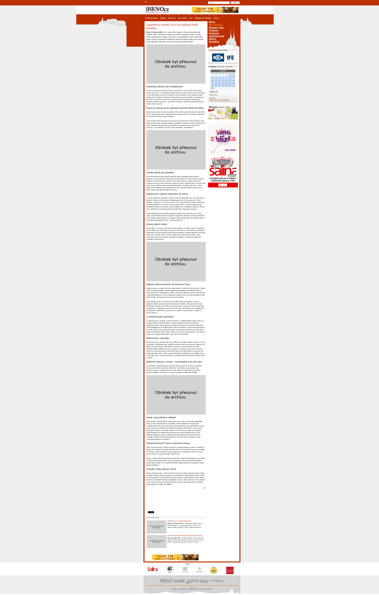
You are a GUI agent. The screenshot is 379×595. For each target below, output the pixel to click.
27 (223, 85)
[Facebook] (146, 2)
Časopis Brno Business (178, 585)
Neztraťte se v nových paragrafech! (179, 521)
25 (216, 85)
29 (230, 85)
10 (212, 80)
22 (230, 83)
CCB (151, 585)
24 (212, 85)
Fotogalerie (189, 585)
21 (226, 83)
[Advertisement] (176, 503)
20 (223, 83)
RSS (147, 585)
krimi (203, 585)
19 (219, 83)
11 (215, 80)
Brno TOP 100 (197, 585)
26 (219, 85)
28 (226, 85)
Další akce (213, 98)
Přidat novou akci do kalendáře (219, 100)
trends (207, 585)
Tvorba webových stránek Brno (162, 585)
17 (212, 83)
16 (233, 80)
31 (212, 88)
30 (233, 85)
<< (219, 71)
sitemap (212, 585)
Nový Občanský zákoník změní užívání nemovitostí (184, 535)
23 (233, 83)
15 (230, 80)
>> (227, 71)
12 (219, 80)
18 (216, 83)
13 (223, 80)
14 (226, 80)
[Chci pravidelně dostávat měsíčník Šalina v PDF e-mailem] (223, 171)
